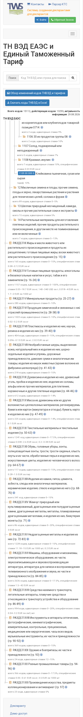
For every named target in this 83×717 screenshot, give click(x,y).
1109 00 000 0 (26, 173)
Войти (42, 20)
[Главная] (15, 8)
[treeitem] (52, 125)
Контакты (37, 4)
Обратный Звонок (63, 20)
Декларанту (18, 705)
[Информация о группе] (42, 127)
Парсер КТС (59, 4)
